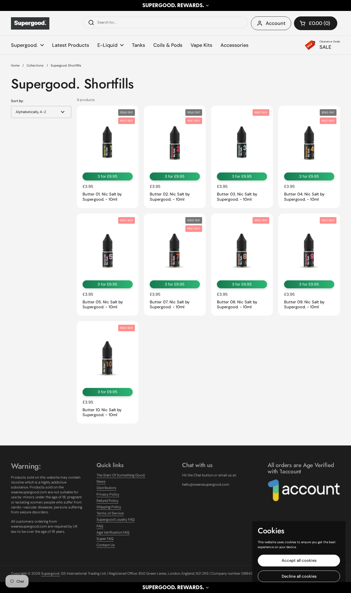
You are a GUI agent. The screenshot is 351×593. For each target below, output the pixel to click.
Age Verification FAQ (113, 532)
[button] (175, 5)
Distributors (106, 487)
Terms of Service (110, 513)
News (101, 481)
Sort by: (17, 101)
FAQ (100, 526)
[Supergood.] (30, 23)
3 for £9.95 (107, 176)
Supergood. (50, 573)
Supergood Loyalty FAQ (116, 519)
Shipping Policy (109, 507)
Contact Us (106, 545)
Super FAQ (105, 538)
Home (15, 66)
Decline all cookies (299, 576)
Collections (35, 66)
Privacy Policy (108, 494)
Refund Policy (107, 500)
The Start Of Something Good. (121, 475)
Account (275, 23)
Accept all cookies (299, 560)
